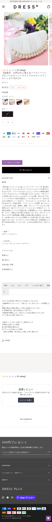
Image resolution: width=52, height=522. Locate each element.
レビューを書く (26, 400)
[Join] (48, 452)
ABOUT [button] (5, 480)
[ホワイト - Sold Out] (5, 102)
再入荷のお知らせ (26, 170)
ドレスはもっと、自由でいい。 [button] (13, 473)
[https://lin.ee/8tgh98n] (8, 497)
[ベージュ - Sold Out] (27, 102)
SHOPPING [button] (6, 466)
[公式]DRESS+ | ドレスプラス (15, 516)
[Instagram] (3, 497)
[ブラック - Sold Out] (20, 102)
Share (7, 340)
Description (7, 178)
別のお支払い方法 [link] (8, 157)
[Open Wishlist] (48, 518)
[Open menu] (5, 6)
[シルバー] (12, 102)
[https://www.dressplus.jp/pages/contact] (12, 497)
